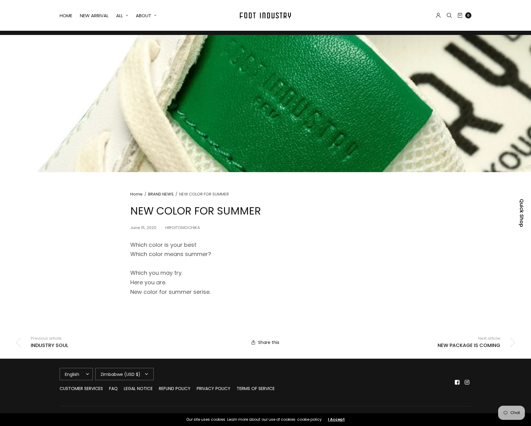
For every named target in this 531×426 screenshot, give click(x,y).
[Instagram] (467, 382)
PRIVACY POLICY (213, 388)
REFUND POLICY (175, 388)
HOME (66, 15)
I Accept (336, 419)
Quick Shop (521, 213)
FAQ (113, 388)
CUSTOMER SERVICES (81, 388)
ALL (119, 15)
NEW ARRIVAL (94, 15)
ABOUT (143, 15)
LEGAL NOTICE (138, 388)
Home (136, 194)
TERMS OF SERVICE (256, 388)
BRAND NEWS (161, 194)
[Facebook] (457, 382)
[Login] (438, 15)
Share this (268, 342)
